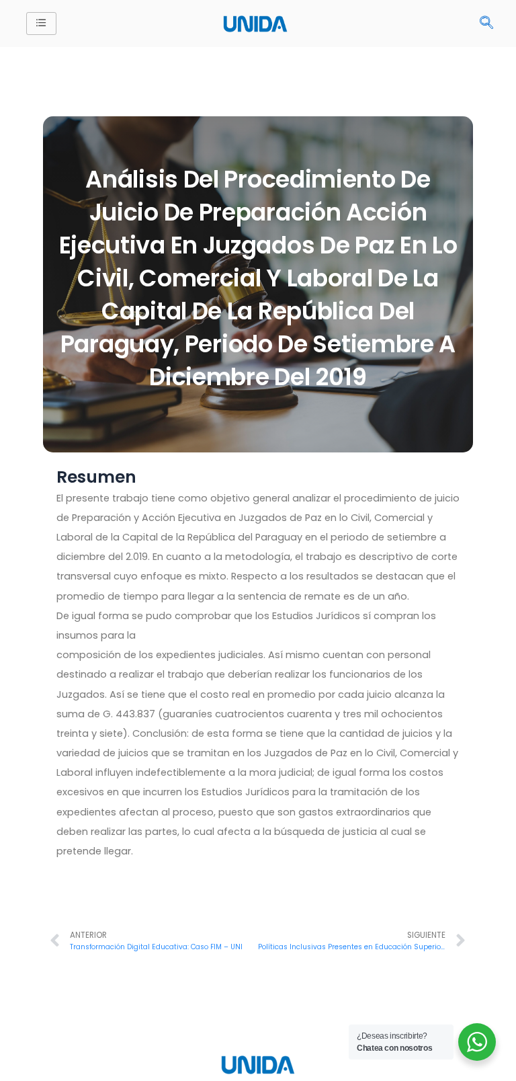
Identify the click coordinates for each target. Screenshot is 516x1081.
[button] (486, 23)
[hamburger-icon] (41, 23)
